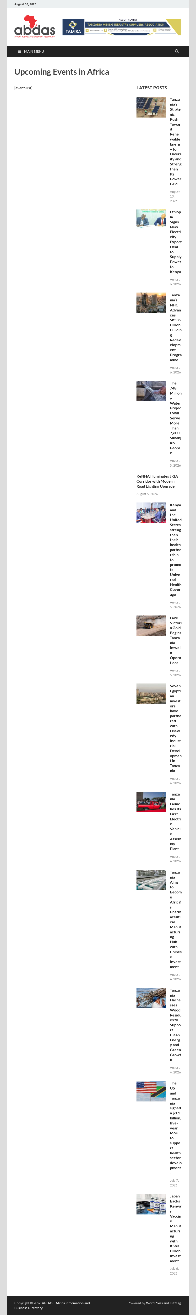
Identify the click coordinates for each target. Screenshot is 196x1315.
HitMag (175, 1303)
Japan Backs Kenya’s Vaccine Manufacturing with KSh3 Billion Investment (176, 1228)
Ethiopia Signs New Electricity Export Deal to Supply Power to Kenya (176, 241)
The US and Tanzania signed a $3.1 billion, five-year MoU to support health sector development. (176, 1128)
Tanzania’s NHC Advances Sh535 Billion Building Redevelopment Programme (176, 327)
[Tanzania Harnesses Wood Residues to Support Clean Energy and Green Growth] (151, 990)
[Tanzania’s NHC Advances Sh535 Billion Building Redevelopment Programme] (151, 295)
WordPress (154, 1303)
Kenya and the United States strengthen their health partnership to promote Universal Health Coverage (176, 549)
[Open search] (176, 51)
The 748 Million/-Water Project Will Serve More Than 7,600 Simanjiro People (176, 418)
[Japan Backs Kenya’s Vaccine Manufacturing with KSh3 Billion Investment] (151, 1196)
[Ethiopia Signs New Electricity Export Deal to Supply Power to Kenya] (151, 212)
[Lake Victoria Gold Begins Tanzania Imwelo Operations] (151, 618)
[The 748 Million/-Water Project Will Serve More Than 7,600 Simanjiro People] (151, 383)
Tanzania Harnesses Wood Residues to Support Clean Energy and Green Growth (175, 1025)
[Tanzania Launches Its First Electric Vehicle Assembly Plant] (151, 794)
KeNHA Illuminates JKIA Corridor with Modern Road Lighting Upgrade (157, 481)
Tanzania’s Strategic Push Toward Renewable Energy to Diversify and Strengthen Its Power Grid (175, 141)
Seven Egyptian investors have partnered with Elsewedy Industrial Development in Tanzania (176, 728)
